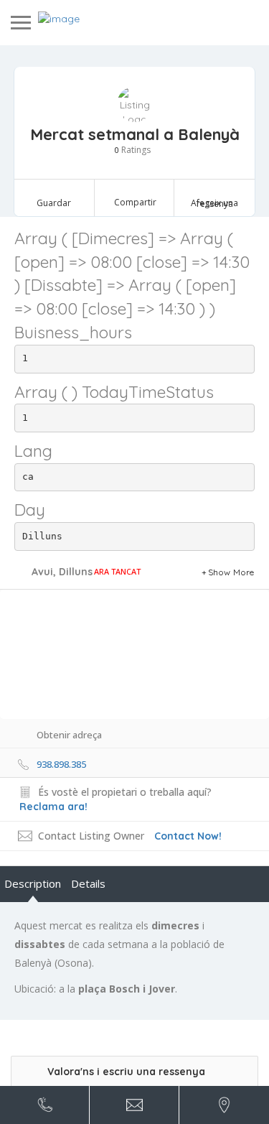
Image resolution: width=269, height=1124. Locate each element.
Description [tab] (32, 883)
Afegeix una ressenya (214, 203)
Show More (231, 572)
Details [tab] (88, 883)
